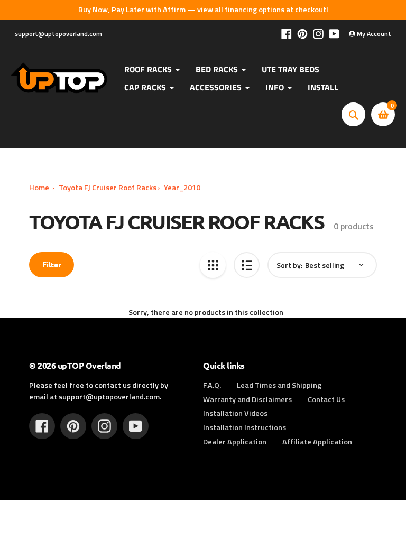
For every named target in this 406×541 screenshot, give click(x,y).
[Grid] (213, 265)
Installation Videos (235, 413)
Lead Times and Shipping (279, 385)
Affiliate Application (317, 441)
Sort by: (289, 264)
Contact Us (326, 399)
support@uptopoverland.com (58, 34)
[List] (247, 265)
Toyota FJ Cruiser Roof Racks (107, 187)
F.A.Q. (212, 385)
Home (39, 187)
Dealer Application (234, 441)
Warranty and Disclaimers (247, 399)
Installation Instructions (244, 427)
